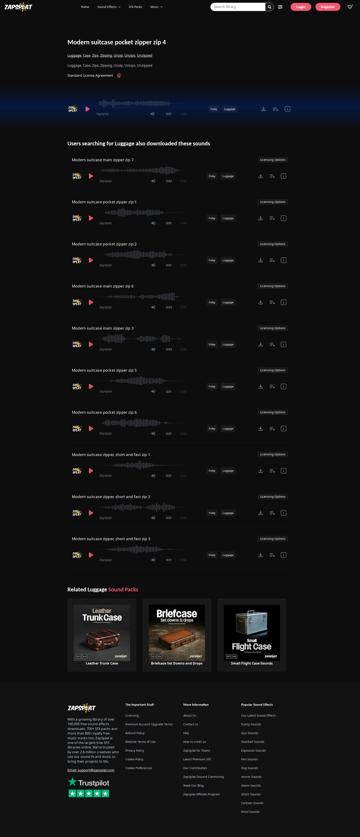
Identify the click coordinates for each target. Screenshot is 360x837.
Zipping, (106, 55)
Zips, (95, 55)
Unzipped (144, 55)
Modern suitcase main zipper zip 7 (103, 159)
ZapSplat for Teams (196, 750)
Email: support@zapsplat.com (91, 770)
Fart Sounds (249, 759)
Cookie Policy (134, 759)
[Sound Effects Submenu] (121, 6)
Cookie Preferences (138, 768)
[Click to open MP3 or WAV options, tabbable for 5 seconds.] (264, 109)
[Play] (87, 109)
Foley (213, 109)
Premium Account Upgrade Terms (149, 724)
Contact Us (190, 724)
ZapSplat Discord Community (203, 777)
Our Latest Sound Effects (258, 715)
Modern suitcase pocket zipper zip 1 (104, 201)
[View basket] (350, 6)
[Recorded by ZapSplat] (73, 109)
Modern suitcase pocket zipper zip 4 (117, 42)
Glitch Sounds (251, 794)
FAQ (186, 733)
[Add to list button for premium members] (275, 109)
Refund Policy (134, 733)
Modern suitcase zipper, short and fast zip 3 (111, 538)
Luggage (229, 109)
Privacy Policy (134, 750)
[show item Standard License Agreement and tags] (287, 109)
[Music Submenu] (163, 6)
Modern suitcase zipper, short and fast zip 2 (111, 496)
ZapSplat (102, 114)
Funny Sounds (251, 724)
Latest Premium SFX (197, 759)
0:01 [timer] (169, 114)
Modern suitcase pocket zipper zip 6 (104, 412)
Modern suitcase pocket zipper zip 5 (104, 370)
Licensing (132, 715)
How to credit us (194, 742)
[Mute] (152, 114)
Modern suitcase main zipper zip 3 (103, 328)
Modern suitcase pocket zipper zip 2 (104, 243)
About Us (189, 715)
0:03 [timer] (169, 307)
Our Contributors (195, 768)
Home (85, 7)
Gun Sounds (249, 733)
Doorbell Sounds (252, 742)
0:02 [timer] (169, 181)
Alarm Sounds (251, 785)
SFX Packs (135, 7)
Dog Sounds (249, 768)
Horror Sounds (251, 777)
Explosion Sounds (253, 750)
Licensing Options (272, 160)
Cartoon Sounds (252, 803)
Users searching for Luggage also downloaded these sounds (139, 144)
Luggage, (75, 55)
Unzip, (119, 55)
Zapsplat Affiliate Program (201, 794)
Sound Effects (107, 7)
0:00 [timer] (184, 114)
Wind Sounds (250, 812)
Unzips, (130, 55)
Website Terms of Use (140, 742)
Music (154, 7)
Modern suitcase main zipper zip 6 (103, 286)
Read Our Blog (193, 785)
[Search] (269, 7)
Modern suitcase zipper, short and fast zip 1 (111, 454)
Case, (87, 55)
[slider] (141, 103)
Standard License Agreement (90, 75)
